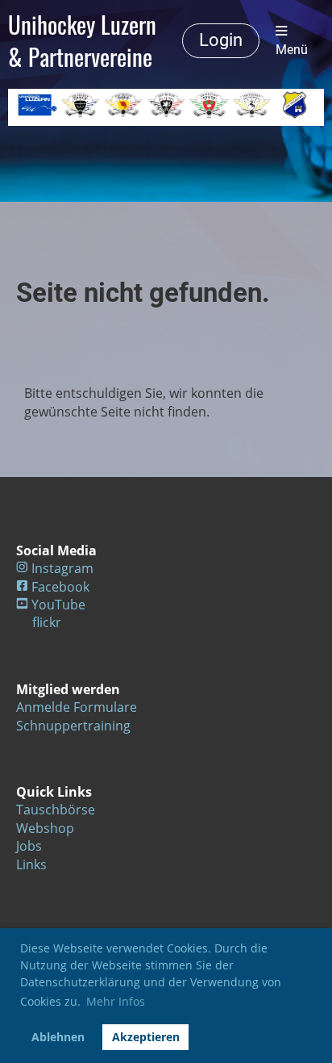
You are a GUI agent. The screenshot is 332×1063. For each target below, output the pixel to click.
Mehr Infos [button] (115, 1001)
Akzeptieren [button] (146, 1036)
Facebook (60, 587)
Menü (292, 49)
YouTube (58, 604)
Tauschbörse (55, 809)
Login (221, 40)
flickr (46, 622)
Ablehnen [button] (58, 1036)
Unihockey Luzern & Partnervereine (82, 40)
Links (31, 864)
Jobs (29, 846)
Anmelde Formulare (76, 707)
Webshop (45, 828)
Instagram (62, 568)
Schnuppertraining (73, 725)
